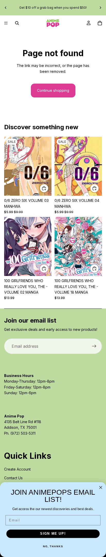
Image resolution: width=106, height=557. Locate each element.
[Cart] (99, 23)
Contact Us (13, 478)
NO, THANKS (53, 546)
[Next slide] (100, 7)
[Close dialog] (101, 487)
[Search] (17, 23)
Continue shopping (53, 90)
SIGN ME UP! (53, 533)
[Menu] (6, 23)
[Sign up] (94, 346)
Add (48, 188)
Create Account (17, 469)
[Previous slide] (5, 7)
